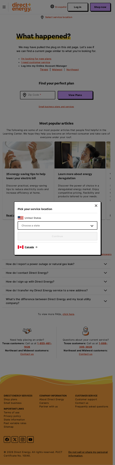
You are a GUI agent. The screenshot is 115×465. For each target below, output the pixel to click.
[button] (31, 247)
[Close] (96, 205)
